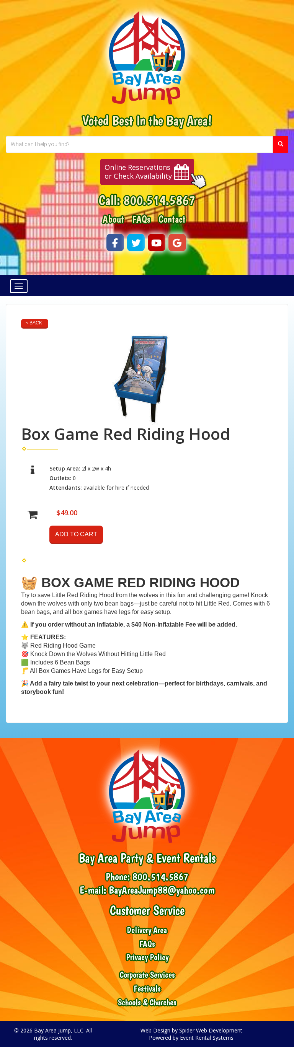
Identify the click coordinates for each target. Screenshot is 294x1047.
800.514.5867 (159, 200)
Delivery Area (147, 930)
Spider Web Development (210, 1030)
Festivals (147, 988)
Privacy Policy (147, 957)
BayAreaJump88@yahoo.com (162, 890)
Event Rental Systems (207, 1037)
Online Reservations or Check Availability (138, 172)
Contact (172, 219)
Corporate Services (147, 975)
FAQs (141, 219)
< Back (34, 323)
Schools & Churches (147, 1002)
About (113, 219)
